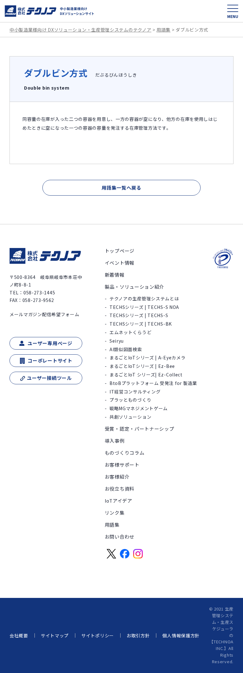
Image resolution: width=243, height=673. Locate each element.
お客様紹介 (117, 476)
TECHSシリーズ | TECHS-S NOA (144, 307)
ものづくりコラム (125, 452)
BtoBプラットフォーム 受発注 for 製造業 (153, 383)
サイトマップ (55, 635)
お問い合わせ (119, 536)
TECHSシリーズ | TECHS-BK (140, 324)
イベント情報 (119, 262)
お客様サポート (122, 464)
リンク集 (115, 512)
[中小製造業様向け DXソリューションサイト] (49, 11)
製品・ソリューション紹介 (134, 286)
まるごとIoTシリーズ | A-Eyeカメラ (147, 357)
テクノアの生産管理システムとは (144, 298)
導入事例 (115, 440)
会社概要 (18, 635)
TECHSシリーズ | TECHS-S (138, 315)
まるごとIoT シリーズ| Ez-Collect (146, 374)
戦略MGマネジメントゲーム (138, 408)
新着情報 (115, 274)
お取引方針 (138, 635)
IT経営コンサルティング (134, 391)
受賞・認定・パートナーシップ (139, 428)
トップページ (119, 250)
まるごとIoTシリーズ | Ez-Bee (142, 366)
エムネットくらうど (130, 332)
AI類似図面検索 (125, 349)
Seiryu (116, 341)
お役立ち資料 (119, 488)
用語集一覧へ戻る (121, 187)
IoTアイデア (118, 500)
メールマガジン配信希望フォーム (44, 314)
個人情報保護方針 (181, 635)
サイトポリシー (97, 635)
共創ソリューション (130, 417)
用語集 (112, 524)
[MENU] (232, 8)
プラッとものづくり (130, 400)
